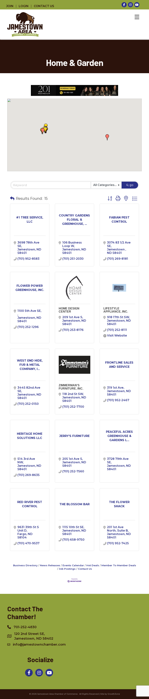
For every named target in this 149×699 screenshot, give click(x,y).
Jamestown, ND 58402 (33, 636)
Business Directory (25, 565)
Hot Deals (92, 565)
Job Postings (67, 568)
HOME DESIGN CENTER (69, 310)
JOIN (9, 6)
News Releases (50, 565)
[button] (42, 131)
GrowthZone (114, 694)
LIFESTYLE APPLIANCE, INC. (115, 310)
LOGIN (24, 6)
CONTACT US (44, 6)
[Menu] (137, 17)
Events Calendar (73, 565)
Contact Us (85, 568)
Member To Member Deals (118, 565)
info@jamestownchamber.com (39, 645)
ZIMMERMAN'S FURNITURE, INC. (71, 387)
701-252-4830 (25, 627)
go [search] (131, 185)
